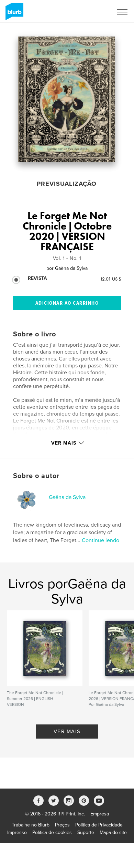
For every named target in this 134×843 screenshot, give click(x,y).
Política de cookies (52, 832)
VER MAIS (67, 731)
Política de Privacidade (99, 825)
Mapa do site (113, 832)
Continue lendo (100, 540)
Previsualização (67, 183)
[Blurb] (13, 14)
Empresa (99, 814)
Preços (62, 825)
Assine (96, 12)
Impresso (17, 832)
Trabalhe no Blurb (30, 825)
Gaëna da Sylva (67, 497)
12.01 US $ (110, 279)
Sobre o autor (36, 476)
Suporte (85, 832)
